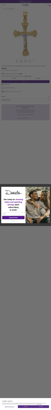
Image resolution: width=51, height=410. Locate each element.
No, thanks (13, 221)
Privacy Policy (39, 404)
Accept (25, 406)
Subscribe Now (13, 217)
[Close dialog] (48, 188)
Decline (41, 406)
